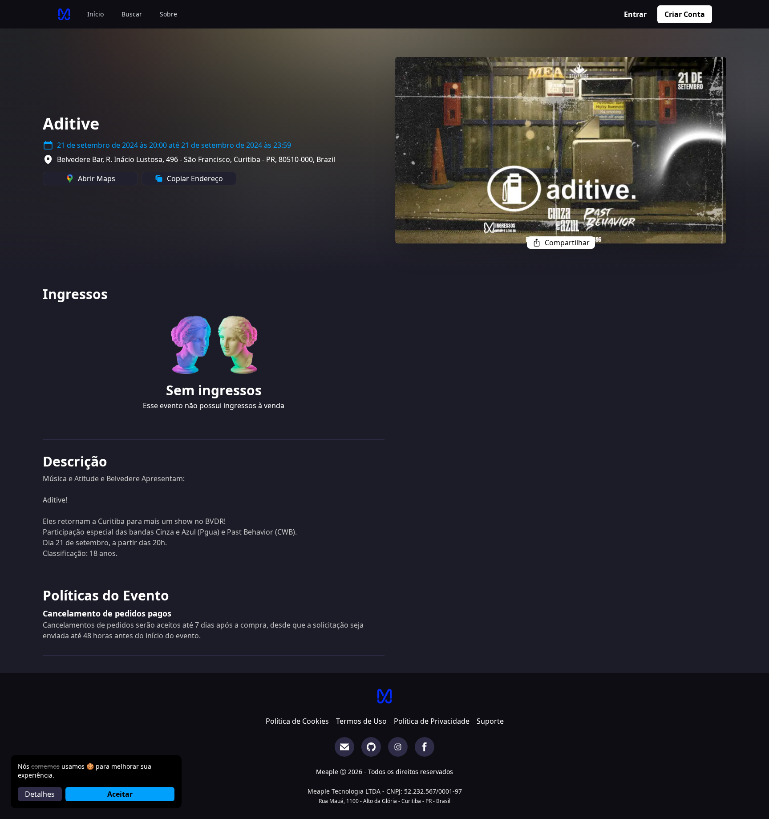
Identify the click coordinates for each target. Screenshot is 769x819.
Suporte (490, 721)
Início (95, 14)
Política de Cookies (297, 721)
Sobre (168, 14)
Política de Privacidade (431, 721)
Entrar (635, 14)
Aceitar (120, 794)
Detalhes (40, 794)
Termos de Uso (361, 721)
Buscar (131, 14)
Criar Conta (684, 14)
